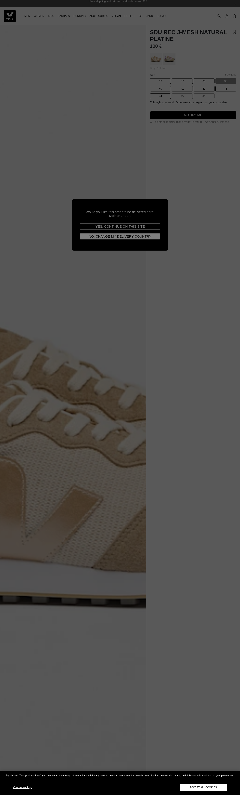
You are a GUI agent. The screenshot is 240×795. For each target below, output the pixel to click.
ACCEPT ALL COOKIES (203, 787)
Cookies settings (22, 787)
